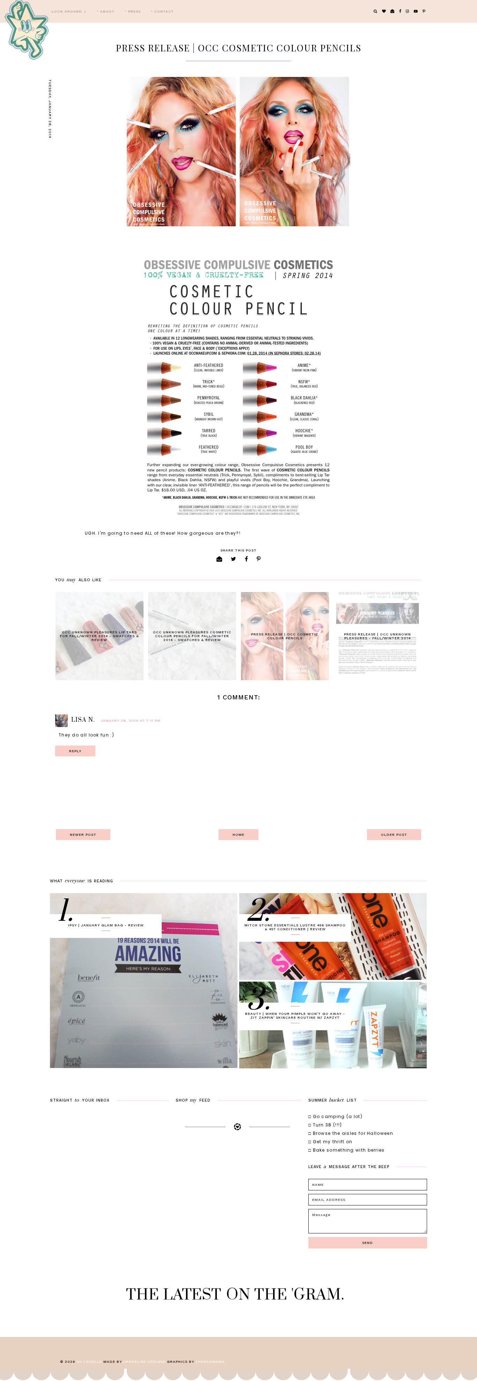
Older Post (394, 835)
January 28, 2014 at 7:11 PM (131, 720)
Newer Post (83, 835)
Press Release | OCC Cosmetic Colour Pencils (284, 636)
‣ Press (133, 11)
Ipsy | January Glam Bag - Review (106, 925)
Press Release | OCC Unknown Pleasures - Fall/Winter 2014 (377, 636)
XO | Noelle (89, 1362)
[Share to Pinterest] (258, 559)
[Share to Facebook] (246, 559)
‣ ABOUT (106, 11)
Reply (75, 751)
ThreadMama (210, 1362)
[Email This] (219, 559)
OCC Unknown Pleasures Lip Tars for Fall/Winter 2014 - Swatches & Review (99, 636)
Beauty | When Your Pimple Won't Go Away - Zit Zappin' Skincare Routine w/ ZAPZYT (295, 1015)
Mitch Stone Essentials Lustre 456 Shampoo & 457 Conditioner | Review (295, 927)
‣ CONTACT (162, 11)
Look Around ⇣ (69, 11)
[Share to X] (233, 559)
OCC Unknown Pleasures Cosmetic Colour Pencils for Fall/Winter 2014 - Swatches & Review (192, 636)
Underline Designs (144, 1362)
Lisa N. (83, 720)
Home (238, 835)
